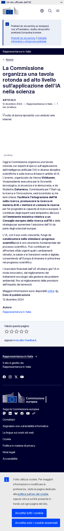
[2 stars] (9, 331)
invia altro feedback (24, 340)
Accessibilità (10, 458)
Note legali (9, 452)
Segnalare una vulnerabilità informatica (25, 426)
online (50, 291)
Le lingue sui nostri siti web (18, 432)
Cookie (7, 439)
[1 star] (6, 331)
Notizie (9, 59)
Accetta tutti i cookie (29, 513)
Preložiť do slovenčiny (23, 38)
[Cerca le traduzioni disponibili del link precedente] (56, 291)
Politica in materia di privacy (19, 445)
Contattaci (9, 419)
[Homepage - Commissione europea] (11, 10)
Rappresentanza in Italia (17, 311)
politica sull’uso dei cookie (33, 494)
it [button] (42, 10)
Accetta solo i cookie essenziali (36, 522)
